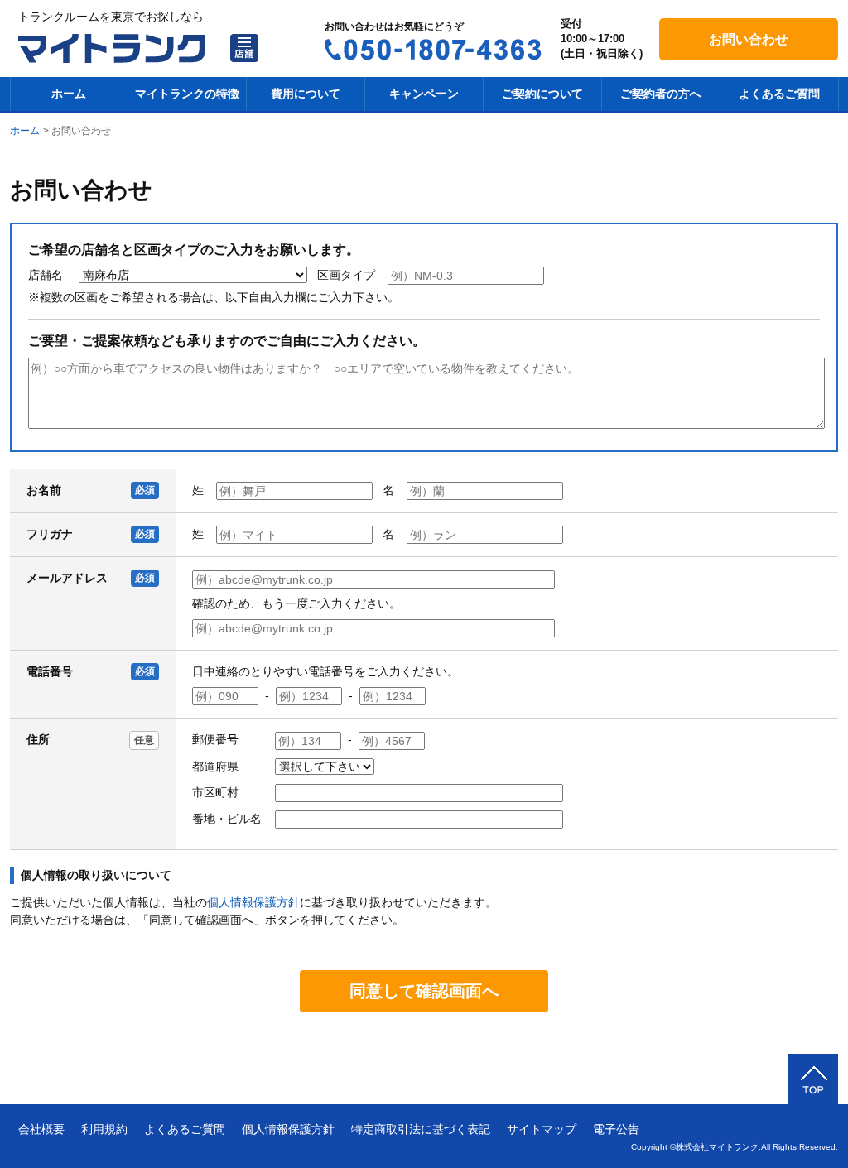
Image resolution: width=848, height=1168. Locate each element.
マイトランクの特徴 (187, 93)
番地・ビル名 (227, 818)
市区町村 (215, 792)
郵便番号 (215, 739)
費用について (305, 93)
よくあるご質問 (779, 93)
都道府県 (215, 766)
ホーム (68, 93)
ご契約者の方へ (660, 93)
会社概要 (41, 1129)
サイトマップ (541, 1129)
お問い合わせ (748, 39)
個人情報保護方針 (253, 902)
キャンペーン (424, 93)
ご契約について (542, 93)
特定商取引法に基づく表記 (420, 1129)
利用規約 (104, 1129)
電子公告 (616, 1129)
